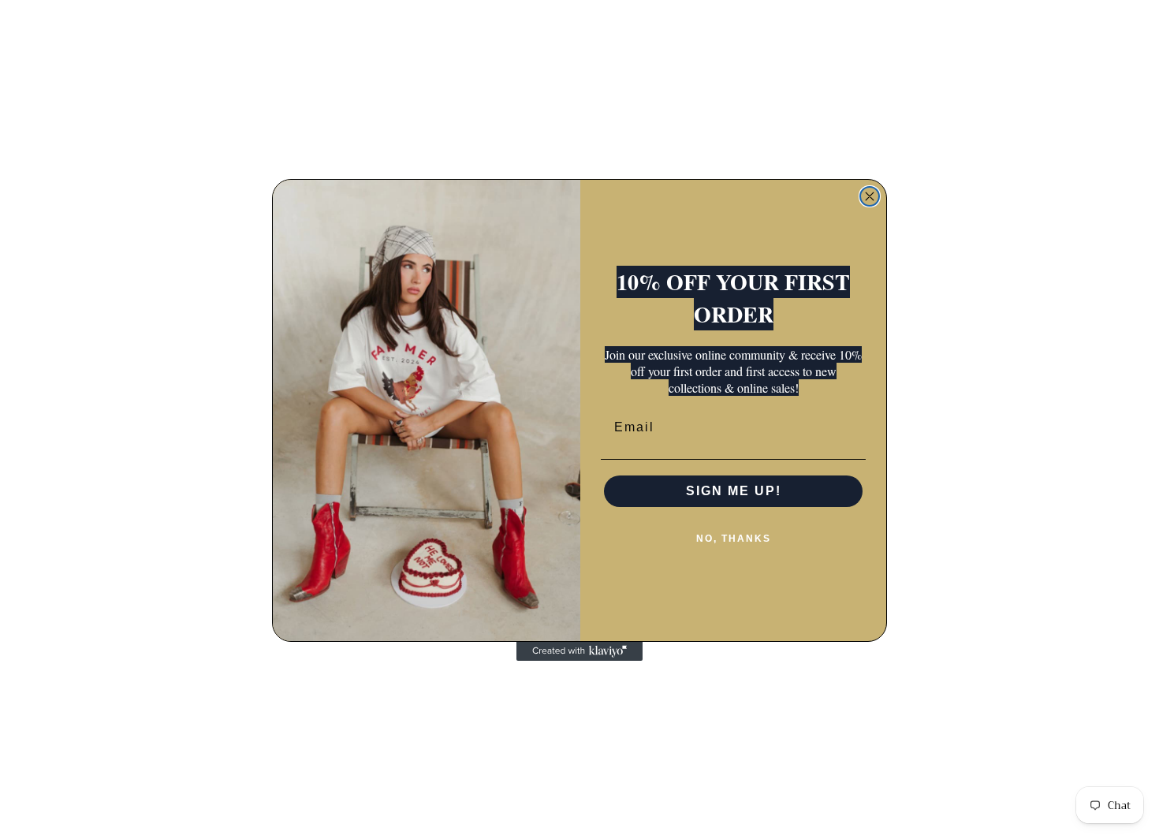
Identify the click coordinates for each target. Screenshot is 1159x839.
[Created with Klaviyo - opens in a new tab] (579, 651)
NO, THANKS (733, 538)
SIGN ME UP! (733, 491)
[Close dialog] (869, 196)
